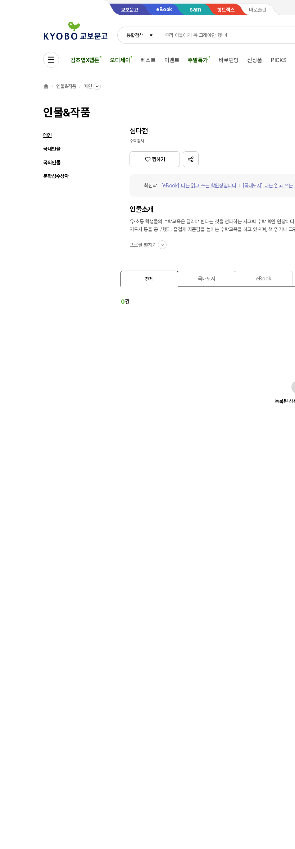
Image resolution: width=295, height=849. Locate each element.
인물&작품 (66, 86)
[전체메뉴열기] (51, 60)
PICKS (279, 60)
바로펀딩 (229, 60)
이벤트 (172, 60)
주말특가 (198, 60)
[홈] (46, 86)
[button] (191, 159)
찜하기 (158, 159)
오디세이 (120, 60)
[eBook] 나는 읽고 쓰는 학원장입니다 (198, 185)
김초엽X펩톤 (85, 60)
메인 (87, 86)
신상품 (254, 60)
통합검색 (134, 35)
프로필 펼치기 (143, 245)
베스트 (148, 60)
